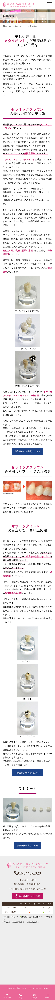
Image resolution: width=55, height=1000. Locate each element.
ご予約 (34, 998)
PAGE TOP (7, 998)
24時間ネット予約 (29, 896)
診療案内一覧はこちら (27, 845)
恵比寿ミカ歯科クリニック (16, 26)
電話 (21, 998)
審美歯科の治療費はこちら (27, 451)
